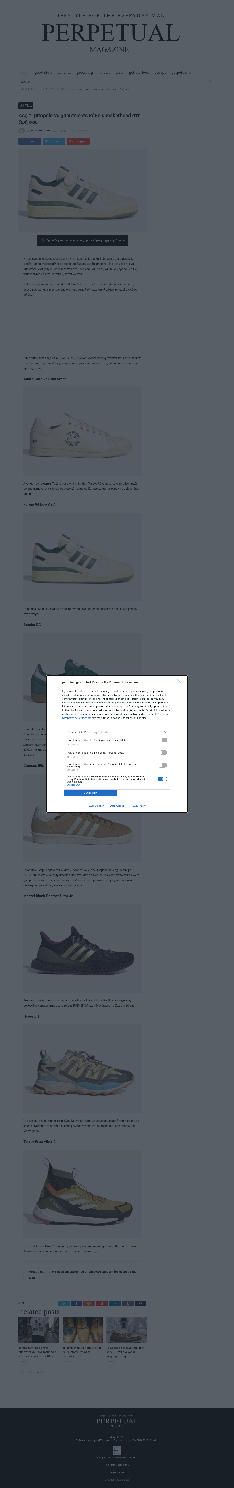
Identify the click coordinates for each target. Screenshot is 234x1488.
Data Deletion (96, 805)
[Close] (180, 682)
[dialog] (117, 744)
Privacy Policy (138, 805)
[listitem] (117, 732)
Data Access (117, 805)
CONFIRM (90, 792)
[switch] (162, 740)
